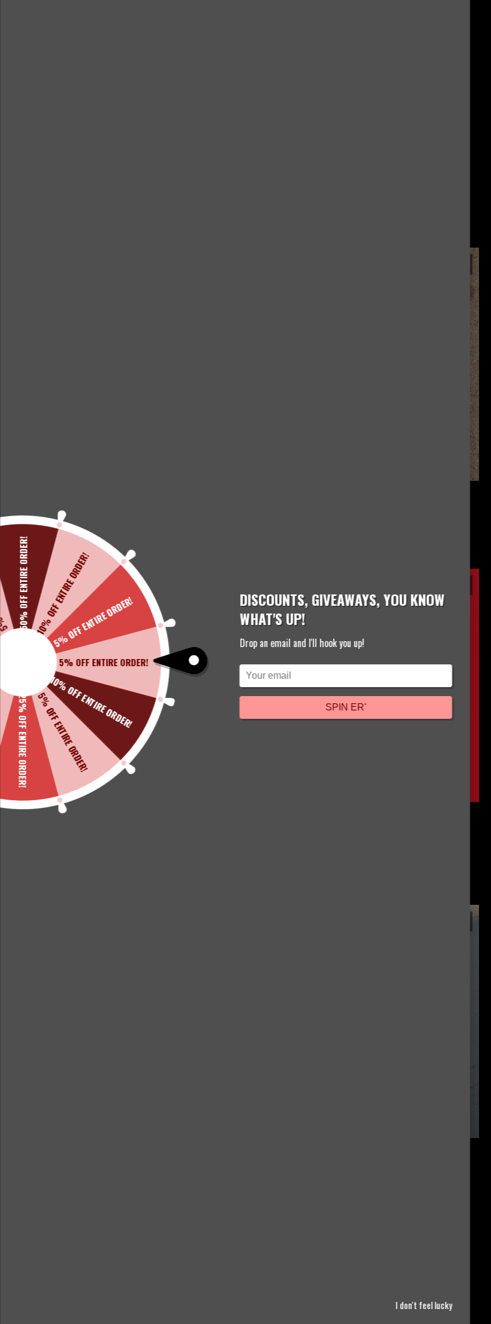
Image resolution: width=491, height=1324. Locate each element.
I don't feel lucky (423, 1304)
